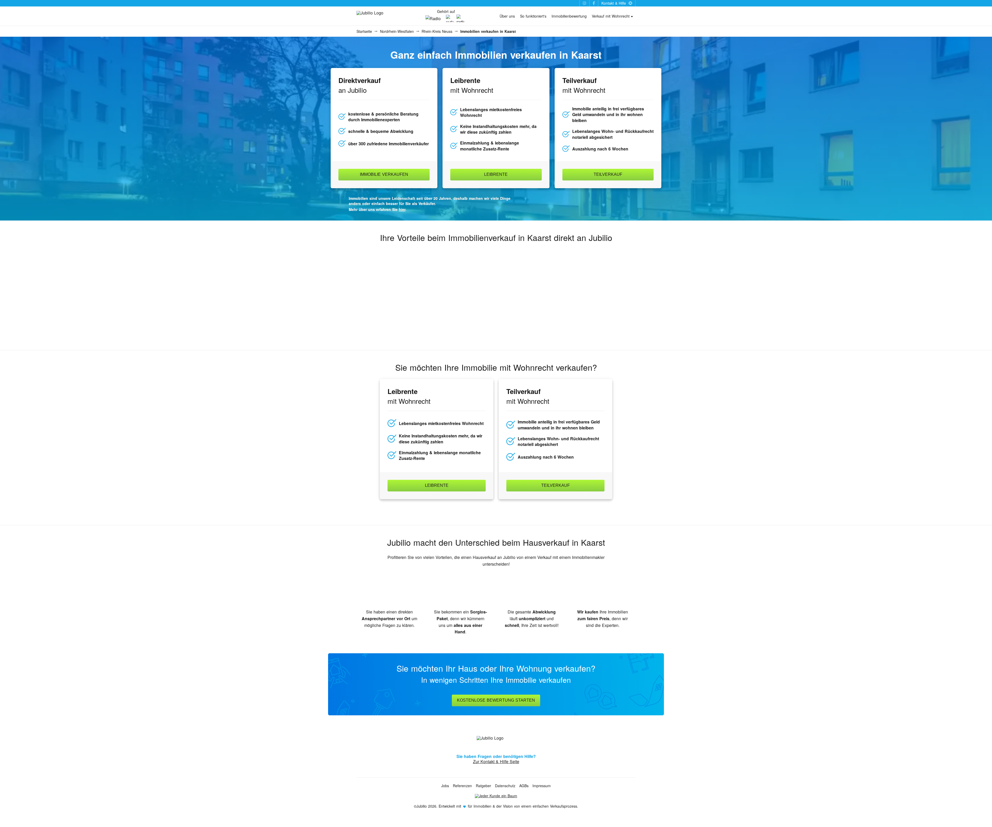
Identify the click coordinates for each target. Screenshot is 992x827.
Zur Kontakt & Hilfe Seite (496, 761)
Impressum (541, 785)
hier (402, 209)
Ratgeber (483, 785)
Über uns (507, 16)
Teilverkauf (608, 174)
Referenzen (462, 785)
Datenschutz (505, 785)
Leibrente (496, 174)
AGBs (524, 785)
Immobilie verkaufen (384, 174)
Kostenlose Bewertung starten (496, 700)
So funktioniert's (533, 16)
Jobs (445, 785)
